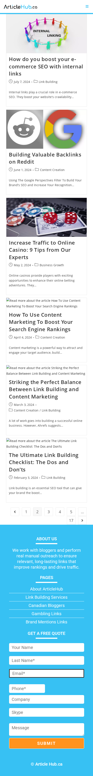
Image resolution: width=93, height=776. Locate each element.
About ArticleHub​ (46, 589)
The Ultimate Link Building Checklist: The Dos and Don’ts (44, 462)
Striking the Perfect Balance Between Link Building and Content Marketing (45, 389)
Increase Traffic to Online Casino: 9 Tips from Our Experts (42, 250)
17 (71, 520)
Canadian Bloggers (47, 605)
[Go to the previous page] (15, 511)
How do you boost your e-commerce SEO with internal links (46, 66)
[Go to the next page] (82, 520)
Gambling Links (46, 613)
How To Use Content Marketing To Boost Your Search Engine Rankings (41, 322)
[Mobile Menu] (87, 6)
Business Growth (52, 265)
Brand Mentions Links (46, 621)
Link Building (48, 82)
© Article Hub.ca (47, 764)
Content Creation (52, 170)
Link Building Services (46, 597)
